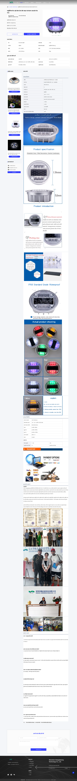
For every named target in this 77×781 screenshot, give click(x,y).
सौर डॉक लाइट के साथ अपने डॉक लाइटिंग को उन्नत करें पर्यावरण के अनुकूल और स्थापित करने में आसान (14, 89)
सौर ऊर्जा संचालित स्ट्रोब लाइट (30, 722)
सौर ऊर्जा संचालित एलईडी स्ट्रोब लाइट (46, 722)
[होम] (11, 2)
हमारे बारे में (26, 2)
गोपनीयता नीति (23, 779)
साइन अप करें (67, 768)
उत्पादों (21, 2)
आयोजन (32, 2)
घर (17, 2)
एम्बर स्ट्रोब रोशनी (37, 722)
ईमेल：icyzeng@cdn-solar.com (14, 764)
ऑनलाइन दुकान (38, 2)
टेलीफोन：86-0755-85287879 (13, 762)
